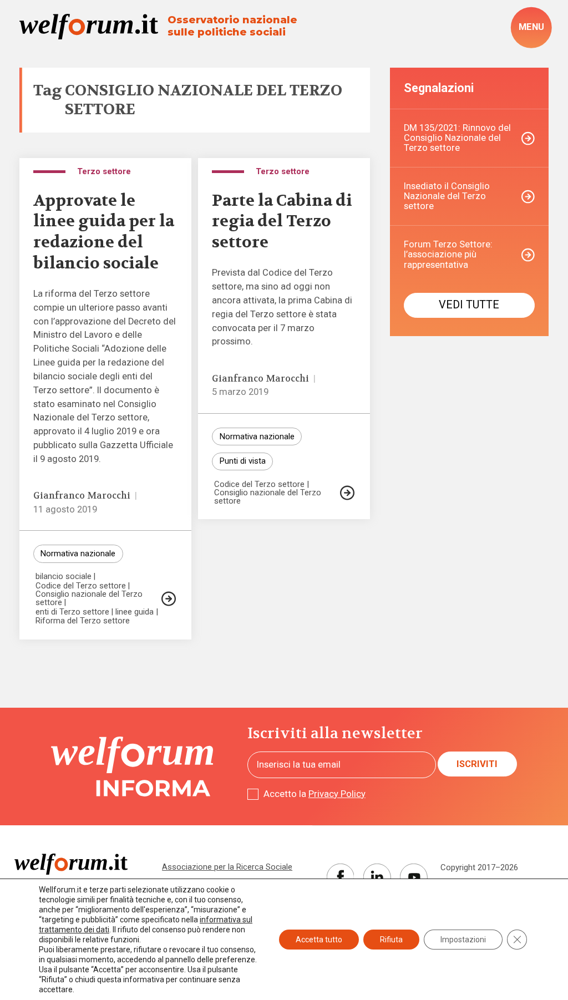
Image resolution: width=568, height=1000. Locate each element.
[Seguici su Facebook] (340, 877)
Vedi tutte (469, 304)
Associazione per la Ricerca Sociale (227, 867)
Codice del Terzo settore (81, 586)
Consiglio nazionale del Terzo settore (89, 598)
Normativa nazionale (77, 554)
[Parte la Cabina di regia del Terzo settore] (347, 493)
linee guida (134, 612)
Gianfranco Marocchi (81, 495)
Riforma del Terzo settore (83, 621)
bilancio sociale (64, 576)
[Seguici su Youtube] (414, 877)
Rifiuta (391, 939)
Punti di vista (243, 461)
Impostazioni (463, 939)
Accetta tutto (319, 939)
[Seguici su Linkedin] (377, 877)
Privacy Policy (337, 794)
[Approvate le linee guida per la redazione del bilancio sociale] (168, 599)
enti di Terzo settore (72, 612)
